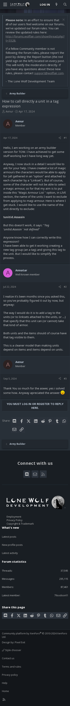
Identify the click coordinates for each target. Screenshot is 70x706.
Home (5, 691)
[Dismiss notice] (63, 20)
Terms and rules (11, 666)
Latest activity (10, 553)
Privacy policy (10, 674)
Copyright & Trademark (20, 523)
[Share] (59, 137)
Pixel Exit (20, 642)
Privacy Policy (15, 520)
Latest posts (9, 536)
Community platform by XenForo (34, 635)
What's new (10, 527)
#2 (65, 286)
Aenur (9, 111)
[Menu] (5, 4)
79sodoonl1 (61, 595)
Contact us (8, 658)
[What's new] (56, 5)
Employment (14, 516)
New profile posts (12, 545)
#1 (65, 137)
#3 (65, 378)
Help (4, 683)
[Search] (65, 5)
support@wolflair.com (49, 73)
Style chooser (12, 650)
